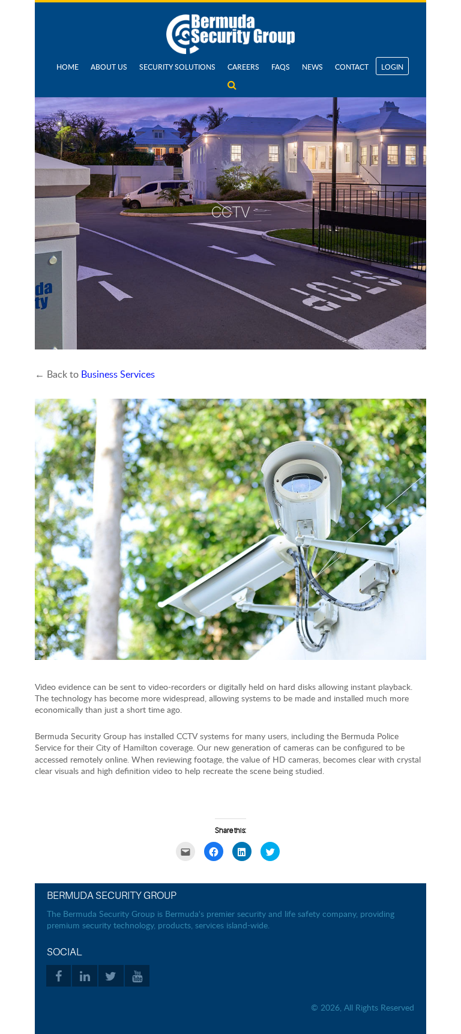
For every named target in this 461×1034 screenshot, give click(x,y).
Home (67, 66)
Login (392, 66)
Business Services (118, 374)
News (312, 66)
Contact (352, 66)
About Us (109, 66)
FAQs (280, 66)
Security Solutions (177, 66)
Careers (243, 66)
